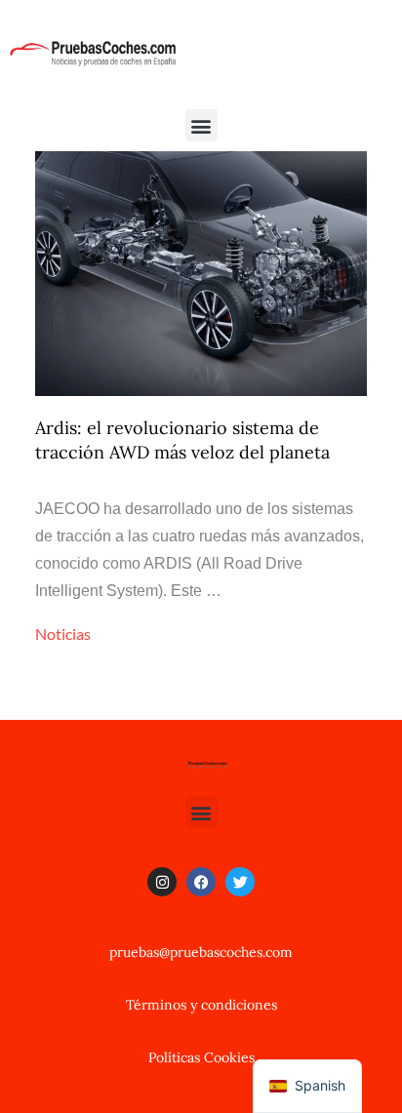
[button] (201, 125)
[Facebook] (201, 881)
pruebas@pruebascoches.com (201, 952)
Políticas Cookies (201, 1057)
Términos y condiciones (201, 1005)
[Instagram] (162, 881)
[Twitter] (240, 881)
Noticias (63, 633)
